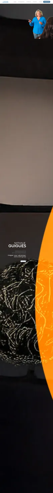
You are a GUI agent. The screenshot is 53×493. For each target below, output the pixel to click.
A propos (40, 1)
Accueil (15, 1)
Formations (35, 1)
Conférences (29, 1)
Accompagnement (21, 1)
